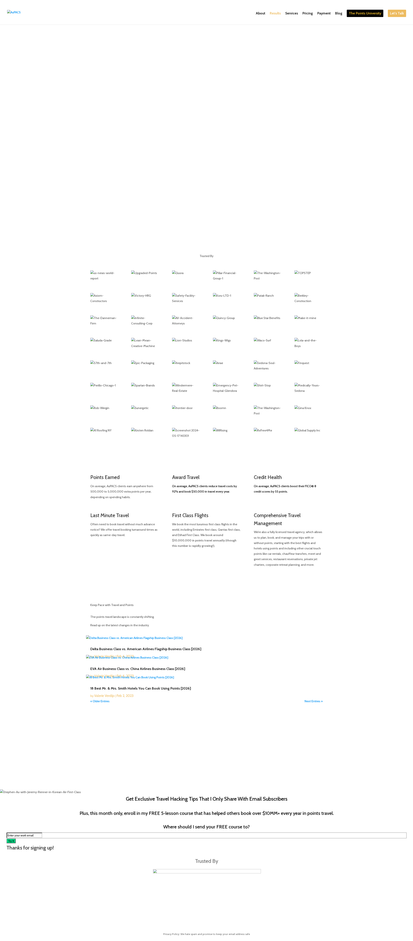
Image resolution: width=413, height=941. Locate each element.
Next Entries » (314, 701)
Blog (338, 13)
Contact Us (301, 787)
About (260, 13)
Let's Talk (104, 81)
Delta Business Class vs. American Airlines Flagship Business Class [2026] (145, 649)
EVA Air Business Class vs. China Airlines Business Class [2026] (137, 669)
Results (275, 13)
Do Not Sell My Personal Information (268, 787)
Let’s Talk (397, 13)
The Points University (365, 13)
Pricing (307, 13)
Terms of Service (212, 787)
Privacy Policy (233, 787)
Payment (324, 13)
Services (291, 13)
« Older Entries (99, 701)
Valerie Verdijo (104, 696)
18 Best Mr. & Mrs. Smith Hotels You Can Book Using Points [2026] (140, 688)
